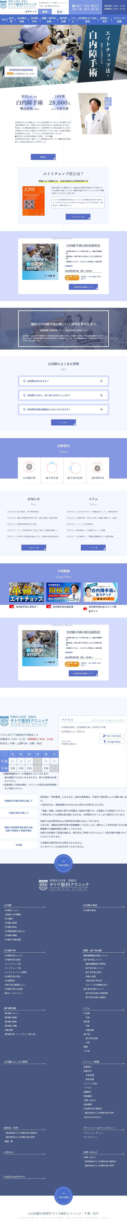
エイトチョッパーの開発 (16, 972)
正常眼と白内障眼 (13, 914)
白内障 (87, 1013)
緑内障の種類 (11, 1017)
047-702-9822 (114, 735)
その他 (87, 1050)
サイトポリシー (91, 1137)
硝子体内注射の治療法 (96, 997)
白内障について (12, 910)
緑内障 (87, 1021)
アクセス (88, 1087)
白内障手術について (14, 955)
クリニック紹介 (91, 1083)
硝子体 (87, 1034)
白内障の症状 (11, 926)
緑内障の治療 (11, 1025)
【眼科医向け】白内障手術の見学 (99, 1112)
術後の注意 (91, 976)
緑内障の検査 (11, 1021)
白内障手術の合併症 (14, 988)
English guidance (92, 1116)
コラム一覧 (93, 548)
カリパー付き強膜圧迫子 (97, 984)
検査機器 (88, 1096)
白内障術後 (10, 980)
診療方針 (88, 1070)
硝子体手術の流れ (94, 972)
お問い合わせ (90, 1100)
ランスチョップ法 (13, 968)
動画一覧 (9, 1141)
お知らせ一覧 (33, 548)
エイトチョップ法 (78, 217)
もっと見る (63, 422)
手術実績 (90, 1075)
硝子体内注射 (92, 1038)
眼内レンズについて (14, 993)
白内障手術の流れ (13, 976)
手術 (88, 1017)
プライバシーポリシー (94, 1132)
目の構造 (9, 918)
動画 (86, 1046)
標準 (45, 12)
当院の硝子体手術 (94, 980)
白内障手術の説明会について (83, 287)
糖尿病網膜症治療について (96, 955)
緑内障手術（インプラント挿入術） (21, 1034)
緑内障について (12, 1013)
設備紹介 (88, 1091)
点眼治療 (9, 1029)
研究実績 (90, 1079)
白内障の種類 (11, 935)
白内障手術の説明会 (93, 1108)
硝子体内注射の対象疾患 (97, 993)
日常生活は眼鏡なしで (15, 984)
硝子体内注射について (94, 988)
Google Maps (113, 741)
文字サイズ (31, 11)
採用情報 (88, 1104)
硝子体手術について (93, 959)
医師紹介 (43, 157)
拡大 (60, 12)
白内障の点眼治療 (13, 939)
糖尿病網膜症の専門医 (96, 963)
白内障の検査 (90, 910)
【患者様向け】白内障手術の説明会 (21, 1132)
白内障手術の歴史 (13, 959)
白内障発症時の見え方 (15, 931)
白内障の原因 (11, 922)
